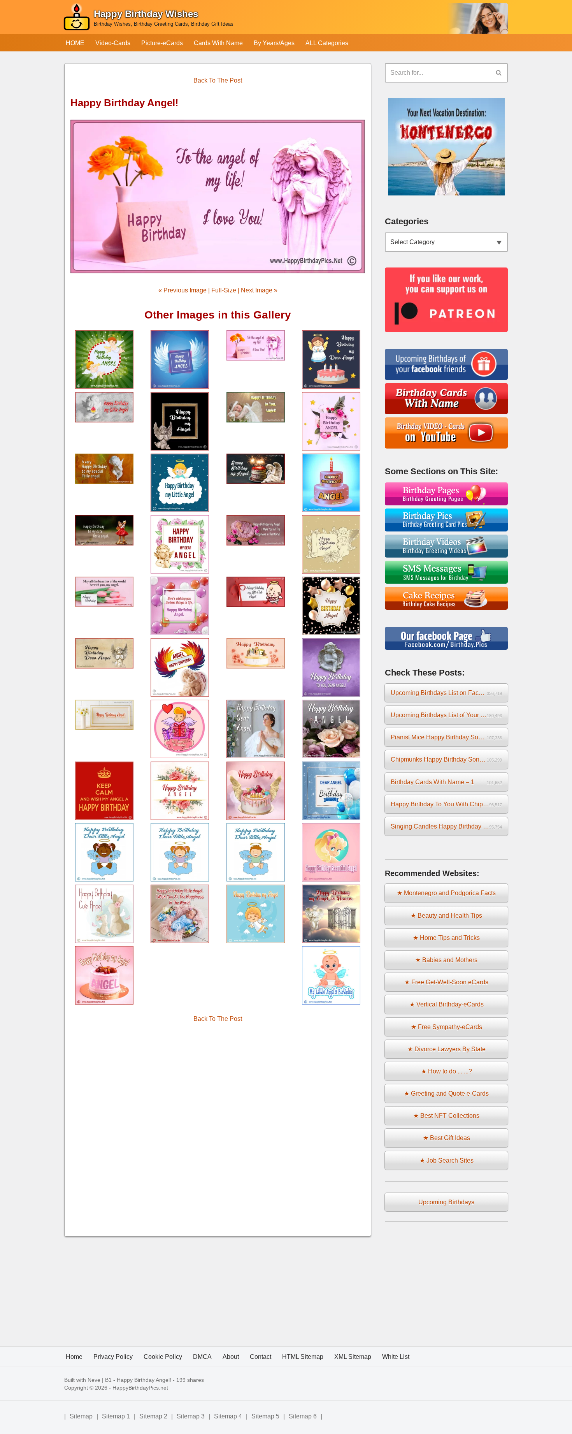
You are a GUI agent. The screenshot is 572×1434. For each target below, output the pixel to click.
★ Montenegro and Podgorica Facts (446, 893)
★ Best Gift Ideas (446, 1138)
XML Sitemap (352, 1356)
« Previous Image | (184, 290)
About (231, 1356)
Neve (94, 1380)
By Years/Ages (274, 43)
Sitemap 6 (303, 1416)
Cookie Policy (163, 1356)
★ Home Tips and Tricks (446, 937)
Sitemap (81, 1416)
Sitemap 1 (116, 1416)
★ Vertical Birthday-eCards (446, 1004)
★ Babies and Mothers (446, 960)
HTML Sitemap (302, 1356)
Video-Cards (112, 43)
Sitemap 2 (153, 1416)
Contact (260, 1356)
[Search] (499, 73)
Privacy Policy (113, 1356)
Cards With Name (218, 43)
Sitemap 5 (265, 1416)
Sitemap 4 (228, 1416)
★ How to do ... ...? (446, 1071)
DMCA (202, 1356)
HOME (75, 43)
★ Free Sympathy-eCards (446, 1027)
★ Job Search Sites (446, 1160)
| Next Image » (256, 290)
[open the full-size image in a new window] (217, 196)
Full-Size (223, 290)
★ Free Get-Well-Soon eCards (446, 982)
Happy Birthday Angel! (144, 1380)
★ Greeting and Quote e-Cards (446, 1093)
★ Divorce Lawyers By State (446, 1049)
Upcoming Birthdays (446, 1202)
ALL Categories (326, 43)
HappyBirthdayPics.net (140, 1388)
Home (74, 1356)
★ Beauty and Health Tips (446, 915)
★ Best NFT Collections (446, 1115)
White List (395, 1356)
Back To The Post (217, 80)
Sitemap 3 (191, 1416)
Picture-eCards (162, 43)
